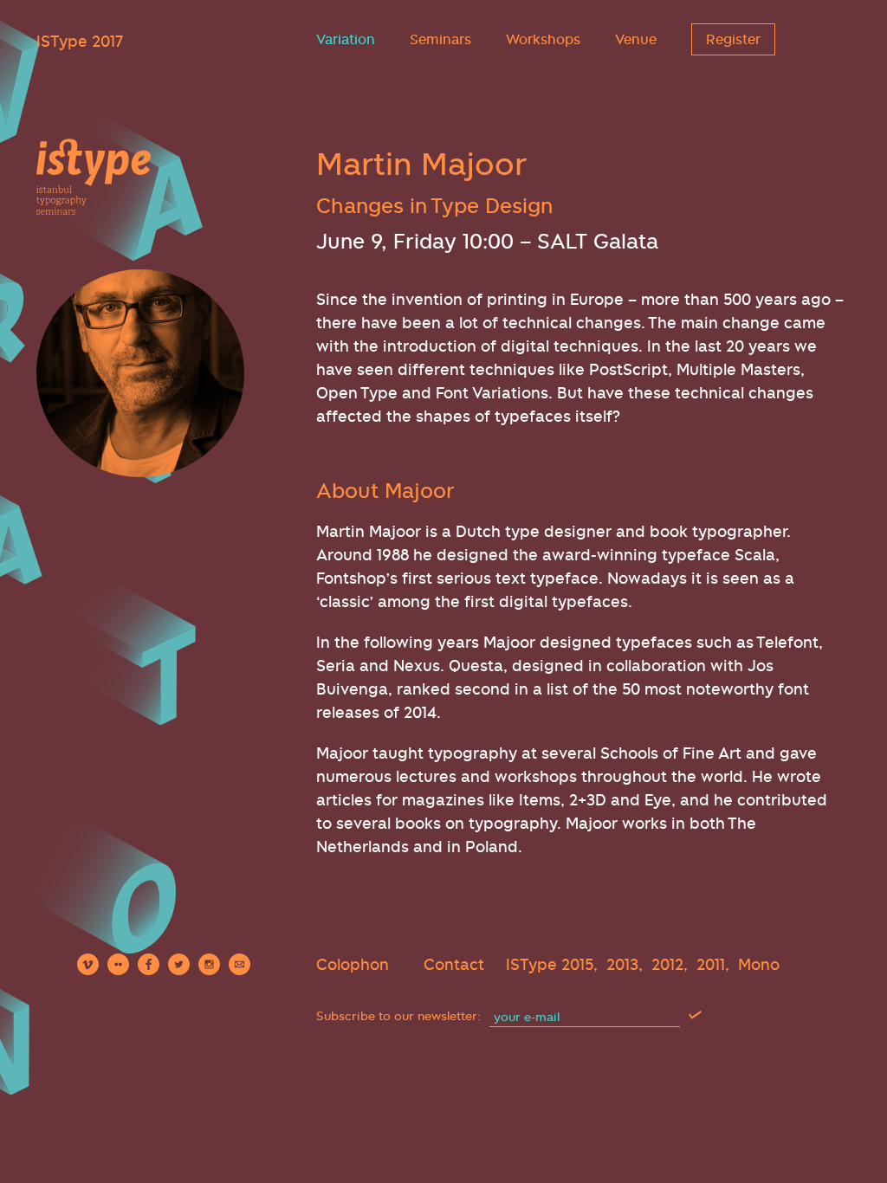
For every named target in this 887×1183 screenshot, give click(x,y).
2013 (622, 964)
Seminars (440, 39)
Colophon (352, 964)
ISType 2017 (79, 41)
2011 (710, 964)
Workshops (543, 39)
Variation (345, 39)
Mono (759, 964)
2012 (667, 964)
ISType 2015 (549, 964)
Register (733, 39)
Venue (636, 39)
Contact (454, 964)
